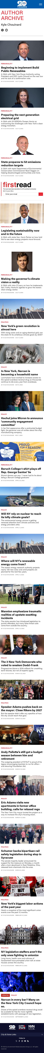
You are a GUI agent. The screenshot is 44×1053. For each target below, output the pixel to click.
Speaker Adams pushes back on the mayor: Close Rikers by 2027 (21, 708)
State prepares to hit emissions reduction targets (21, 163)
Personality (6, 64)
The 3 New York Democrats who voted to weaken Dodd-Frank (21, 663)
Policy (4, 367)
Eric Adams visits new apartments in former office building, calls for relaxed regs (20, 805)
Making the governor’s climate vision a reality (20, 280)
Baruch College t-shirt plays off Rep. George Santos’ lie (21, 470)
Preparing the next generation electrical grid (20, 116)
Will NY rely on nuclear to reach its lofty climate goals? (21, 515)
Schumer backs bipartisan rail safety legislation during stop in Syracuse (21, 854)
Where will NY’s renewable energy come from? (18, 562)
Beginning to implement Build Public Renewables (20, 69)
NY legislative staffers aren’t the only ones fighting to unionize (21, 953)
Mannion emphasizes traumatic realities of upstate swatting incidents (21, 614)
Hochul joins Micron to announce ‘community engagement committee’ (22, 421)
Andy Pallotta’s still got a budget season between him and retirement (21, 755)
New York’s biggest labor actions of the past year (22, 905)
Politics (4, 322)
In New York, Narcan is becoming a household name (19, 372)
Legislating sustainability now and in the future (20, 232)
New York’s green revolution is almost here (20, 327)
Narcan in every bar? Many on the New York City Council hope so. (21, 1003)
